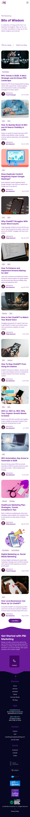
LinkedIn (15, 753)
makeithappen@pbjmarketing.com (15, 737)
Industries (15, 691)
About (15, 686)
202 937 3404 (15, 739)
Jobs (15, 734)
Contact (15, 731)
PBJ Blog (15, 700)
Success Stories (15, 697)
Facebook (15, 750)
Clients (15, 694)
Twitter (15, 755)
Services (15, 688)
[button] (27, 2)
